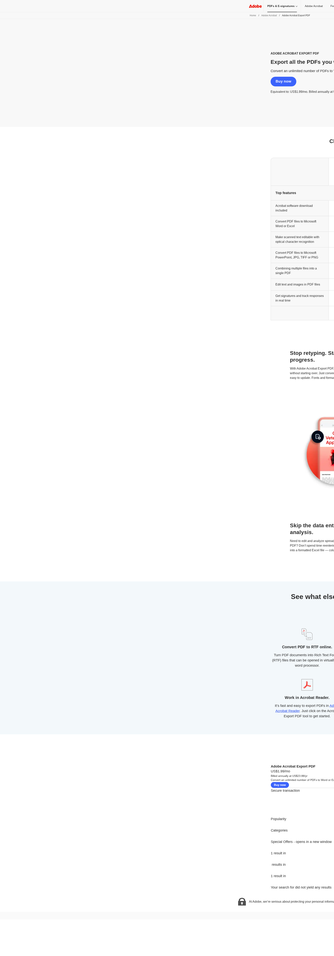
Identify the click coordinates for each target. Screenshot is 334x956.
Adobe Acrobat (314, 6)
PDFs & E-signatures (281, 6)
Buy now (283, 81)
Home (253, 15)
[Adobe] (255, 6)
